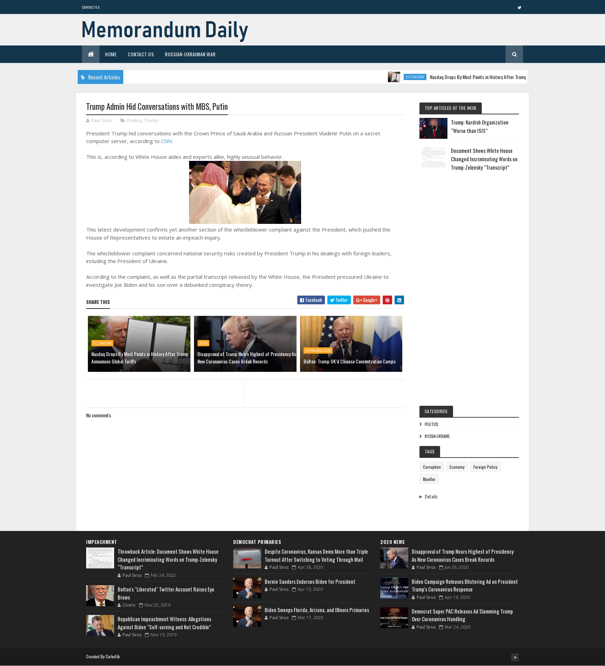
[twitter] (519, 7)
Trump (151, 120)
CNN (166, 140)
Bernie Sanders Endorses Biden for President (310, 581)
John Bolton (318, 350)
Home (111, 54)
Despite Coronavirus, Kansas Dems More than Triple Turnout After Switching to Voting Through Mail (316, 555)
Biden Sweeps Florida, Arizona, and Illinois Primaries (317, 610)
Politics (134, 120)
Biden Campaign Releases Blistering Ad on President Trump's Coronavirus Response (465, 585)
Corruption (432, 467)
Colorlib (113, 656)
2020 (203, 343)
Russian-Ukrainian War (190, 54)
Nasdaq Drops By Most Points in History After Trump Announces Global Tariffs (488, 76)
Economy (402, 77)
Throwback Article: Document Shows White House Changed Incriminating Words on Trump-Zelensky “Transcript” (168, 559)
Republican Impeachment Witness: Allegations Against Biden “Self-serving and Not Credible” (164, 623)
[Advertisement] (469, 283)
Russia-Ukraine (437, 436)
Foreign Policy (485, 467)
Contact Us (90, 7)
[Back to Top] (515, 657)
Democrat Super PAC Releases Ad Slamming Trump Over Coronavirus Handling (462, 615)
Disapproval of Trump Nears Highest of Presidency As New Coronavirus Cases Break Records (246, 357)
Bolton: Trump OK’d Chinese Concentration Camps (350, 361)
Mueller (429, 479)
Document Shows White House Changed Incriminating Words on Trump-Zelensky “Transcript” (484, 159)
